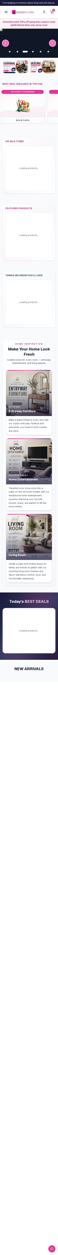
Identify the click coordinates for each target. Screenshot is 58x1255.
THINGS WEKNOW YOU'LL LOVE (24, 275)
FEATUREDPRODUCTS (18, 208)
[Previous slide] (5, 43)
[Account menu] (44, 12)
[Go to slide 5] (40, 51)
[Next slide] (52, 43)
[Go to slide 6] (48, 51)
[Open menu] (6, 12)
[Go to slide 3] (25, 51)
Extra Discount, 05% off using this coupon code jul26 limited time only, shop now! (29, 23)
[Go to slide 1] (9, 51)
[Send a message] (51, 1248)
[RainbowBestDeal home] (23, 12)
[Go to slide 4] (32, 51)
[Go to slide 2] (17, 51)
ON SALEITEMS (14, 141)
